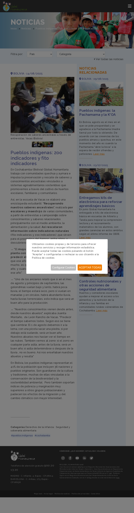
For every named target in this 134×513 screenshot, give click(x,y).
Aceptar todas (90, 267)
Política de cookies (43, 257)
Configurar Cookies (63, 267)
